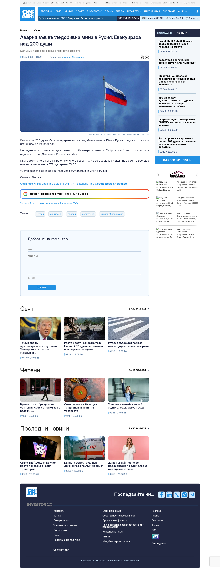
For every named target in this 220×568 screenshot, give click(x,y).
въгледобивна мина (112, 213)
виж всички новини (177, 160)
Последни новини (128, 18)
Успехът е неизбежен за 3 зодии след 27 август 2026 (126, 406)
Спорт (80, 11)
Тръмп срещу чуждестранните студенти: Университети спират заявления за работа (176, 102)
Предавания (152, 11)
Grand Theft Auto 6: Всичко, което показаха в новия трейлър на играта (175, 44)
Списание (157, 520)
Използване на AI (113, 532)
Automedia (116, 3)
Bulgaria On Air (62, 3)
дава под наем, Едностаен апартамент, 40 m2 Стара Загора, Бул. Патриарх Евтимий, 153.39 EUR (175, 234)
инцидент (55, 213)
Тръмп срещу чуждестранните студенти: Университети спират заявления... (38, 347)
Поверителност (62, 520)
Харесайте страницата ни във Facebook (49, 203)
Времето (193, 18)
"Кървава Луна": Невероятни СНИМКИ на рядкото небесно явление (176, 122)
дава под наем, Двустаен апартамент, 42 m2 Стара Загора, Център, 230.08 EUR (187, 217)
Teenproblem (104, 3)
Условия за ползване (65, 525)
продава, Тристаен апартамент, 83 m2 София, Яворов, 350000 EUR (187, 201)
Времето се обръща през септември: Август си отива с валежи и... (40, 407)
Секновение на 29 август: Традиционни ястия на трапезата (81, 407)
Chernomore (156, 3)
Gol (71, 3)
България (47, 11)
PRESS (107, 537)
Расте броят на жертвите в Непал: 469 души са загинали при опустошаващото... (83, 346)
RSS (154, 530)
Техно (109, 11)
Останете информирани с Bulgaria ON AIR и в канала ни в (74, 183)
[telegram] (192, 494)
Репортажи (134, 11)
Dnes (39, 3)
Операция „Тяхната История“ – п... (83, 18)
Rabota (135, 3)
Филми (155, 525)
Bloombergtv (48, 3)
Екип (56, 535)
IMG (24, 3)
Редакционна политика (66, 540)
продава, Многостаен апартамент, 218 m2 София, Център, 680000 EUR (187, 186)
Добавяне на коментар (48, 239)
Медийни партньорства (116, 541)
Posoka (172, 3)
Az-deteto (144, 3)
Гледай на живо (50, 18)
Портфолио (60, 530)
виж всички (137, 308)
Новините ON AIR (154, 18)
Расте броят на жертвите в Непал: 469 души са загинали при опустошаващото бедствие (177, 143)
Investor (31, 3)
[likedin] (169, 494)
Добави (41, 287)
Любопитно (94, 11)
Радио (155, 516)
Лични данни (159, 543)
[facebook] (161, 494)
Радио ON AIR (175, 18)
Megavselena (189, 3)
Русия (40, 213)
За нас (57, 516)
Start (165, 3)
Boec (179, 3)
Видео (120, 11)
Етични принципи (112, 511)
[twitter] (176, 494)
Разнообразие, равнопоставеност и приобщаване (123, 526)
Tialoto (78, 3)
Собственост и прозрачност (119, 516)
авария (72, 213)
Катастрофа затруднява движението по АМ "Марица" (177, 61)
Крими (69, 11)
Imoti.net (126, 3)
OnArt (155, 536)
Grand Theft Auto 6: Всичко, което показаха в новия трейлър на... (38, 466)
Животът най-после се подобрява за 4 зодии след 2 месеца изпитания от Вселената (176, 80)
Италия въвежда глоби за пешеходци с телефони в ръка (128, 344)
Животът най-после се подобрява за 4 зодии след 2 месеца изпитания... (127, 466)
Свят (59, 11)
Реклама (156, 511)
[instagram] (184, 494)
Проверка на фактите (115, 520)
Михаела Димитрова (73, 57)
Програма (169, 11)
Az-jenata (87, 3)
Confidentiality (61, 550)
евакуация (88, 213)
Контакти (58, 511)
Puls (95, 3)
